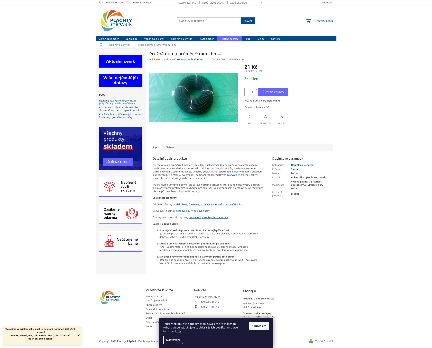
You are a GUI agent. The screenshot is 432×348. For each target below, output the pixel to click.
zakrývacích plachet (238, 174)
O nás (149, 317)
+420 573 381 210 (209, 306)
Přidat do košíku (275, 91)
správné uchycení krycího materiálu (207, 217)
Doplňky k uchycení (302, 165)
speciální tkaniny (233, 204)
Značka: (225, 59)
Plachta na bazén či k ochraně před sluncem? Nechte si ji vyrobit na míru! (120, 108)
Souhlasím (259, 326)
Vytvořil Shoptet (324, 340)
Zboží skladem (238, 2)
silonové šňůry (184, 210)
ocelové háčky (201, 210)
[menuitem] (109, 38)
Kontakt (150, 326)
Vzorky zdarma (187, 2)
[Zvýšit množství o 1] (256, 90)
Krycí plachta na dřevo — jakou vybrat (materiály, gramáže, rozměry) (120, 115)
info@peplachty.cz (209, 296)
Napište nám (153, 322)
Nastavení (173, 340)
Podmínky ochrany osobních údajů (165, 313)
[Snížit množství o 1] (256, 94)
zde (178, 331)
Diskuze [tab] (170, 147)
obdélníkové (180, 204)
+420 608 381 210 (209, 301)
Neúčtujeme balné (213, 2)
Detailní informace (254, 107)
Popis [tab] (156, 147)
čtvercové (194, 204)
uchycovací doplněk (217, 165)
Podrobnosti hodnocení (190, 59)
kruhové (205, 204)
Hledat (248, 20)
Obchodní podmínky (157, 309)
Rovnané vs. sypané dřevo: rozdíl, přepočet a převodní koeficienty (118, 102)
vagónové (216, 204)
